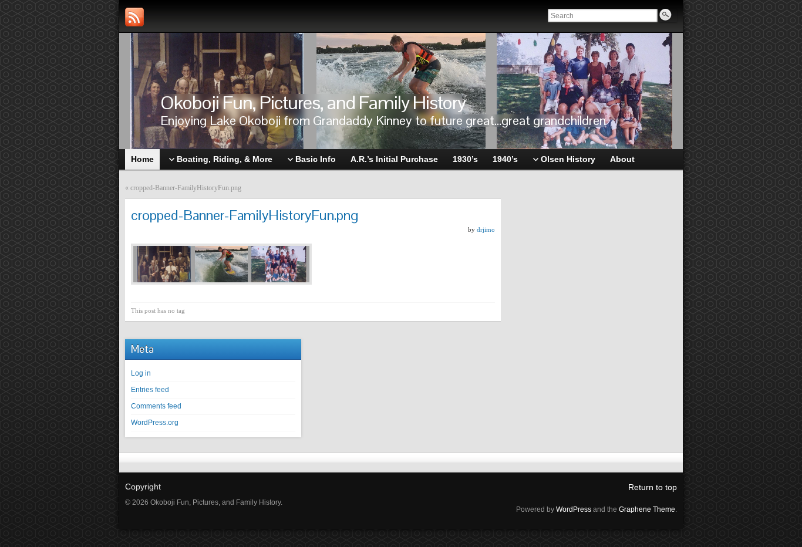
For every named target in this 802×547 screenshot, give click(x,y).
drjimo (486, 229)
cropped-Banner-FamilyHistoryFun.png (185, 188)
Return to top (652, 487)
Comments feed (156, 406)
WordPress (573, 509)
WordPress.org (154, 422)
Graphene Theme (647, 509)
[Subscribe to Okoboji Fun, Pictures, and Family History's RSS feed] (134, 17)
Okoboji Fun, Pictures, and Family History (313, 102)
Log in (141, 373)
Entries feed (150, 390)
